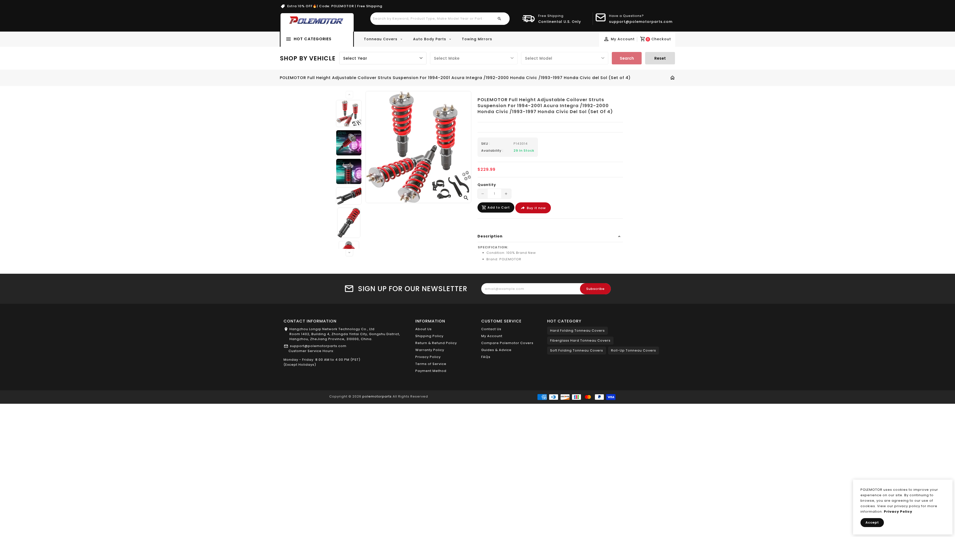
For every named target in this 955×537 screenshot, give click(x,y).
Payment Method (430, 370)
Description (490, 236)
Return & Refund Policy (436, 343)
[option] (349, 113)
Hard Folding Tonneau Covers (577, 330)
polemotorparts (377, 396)
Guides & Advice (496, 350)
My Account (491, 336)
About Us (423, 329)
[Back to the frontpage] (672, 78)
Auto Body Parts (430, 39)
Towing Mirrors (477, 39)
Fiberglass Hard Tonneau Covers (580, 340)
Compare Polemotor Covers (507, 343)
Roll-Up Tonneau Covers (633, 350)
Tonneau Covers (381, 39)
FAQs (485, 357)
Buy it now (536, 208)
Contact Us (491, 329)
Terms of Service (430, 363)
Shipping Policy (429, 336)
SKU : (485, 143)
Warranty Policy (429, 350)
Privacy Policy (428, 357)
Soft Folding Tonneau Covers (576, 350)
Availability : (492, 150)
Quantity (487, 184)
